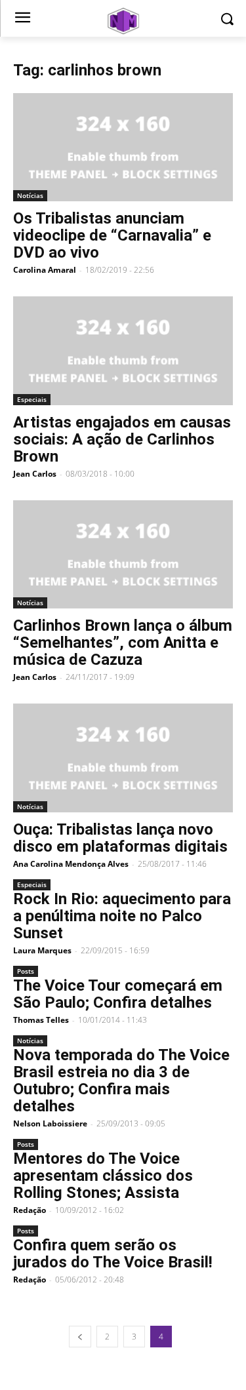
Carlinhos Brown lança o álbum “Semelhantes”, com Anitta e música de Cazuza (122, 642)
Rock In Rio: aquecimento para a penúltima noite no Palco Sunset (122, 916)
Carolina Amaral (44, 269)
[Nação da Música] (123, 21)
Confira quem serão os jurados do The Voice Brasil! (113, 1253)
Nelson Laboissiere (50, 1123)
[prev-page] (80, 1336)
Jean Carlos (34, 473)
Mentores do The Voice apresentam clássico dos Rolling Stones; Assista (103, 1175)
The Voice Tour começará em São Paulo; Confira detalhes (117, 994)
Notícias (30, 195)
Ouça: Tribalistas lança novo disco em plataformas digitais (120, 838)
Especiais (32, 399)
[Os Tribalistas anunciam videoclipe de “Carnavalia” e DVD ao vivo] (123, 147)
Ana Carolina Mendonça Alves (71, 863)
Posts (25, 971)
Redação (29, 1210)
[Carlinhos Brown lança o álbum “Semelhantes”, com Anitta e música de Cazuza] (123, 554)
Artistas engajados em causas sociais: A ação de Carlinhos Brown (122, 439)
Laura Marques (42, 950)
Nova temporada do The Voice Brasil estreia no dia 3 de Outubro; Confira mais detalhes (121, 1080)
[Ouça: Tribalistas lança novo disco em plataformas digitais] (123, 758)
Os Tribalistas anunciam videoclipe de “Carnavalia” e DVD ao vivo (112, 235)
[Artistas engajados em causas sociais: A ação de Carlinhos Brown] (123, 350)
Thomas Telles (41, 1019)
